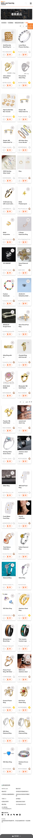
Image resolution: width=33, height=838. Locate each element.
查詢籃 (16, 836)
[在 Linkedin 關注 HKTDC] (8, 814)
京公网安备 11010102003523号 (6, 808)
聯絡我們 (4, 791)
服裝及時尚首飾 (19, 22)
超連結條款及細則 (20, 801)
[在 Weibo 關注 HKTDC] (11, 814)
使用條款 (18, 798)
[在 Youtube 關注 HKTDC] (17, 814)
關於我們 (18, 788)
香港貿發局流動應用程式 (22, 791)
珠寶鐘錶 (10, 22)
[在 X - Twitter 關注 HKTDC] (5, 814)
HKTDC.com (5, 788)
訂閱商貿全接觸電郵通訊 (8, 794)
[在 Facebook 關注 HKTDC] (2, 814)
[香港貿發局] (16, 786)
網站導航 (4, 804)
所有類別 (3, 22)
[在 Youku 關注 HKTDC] (20, 814)
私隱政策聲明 (5, 801)
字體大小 (4, 798)
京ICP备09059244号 (21, 804)
